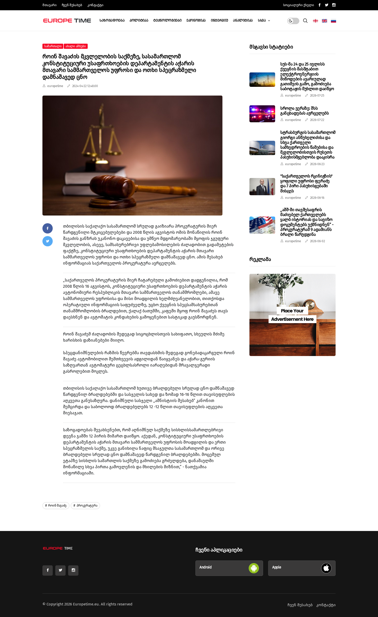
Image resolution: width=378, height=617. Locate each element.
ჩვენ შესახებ (72, 5)
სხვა (262, 20)
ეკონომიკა (196, 20)
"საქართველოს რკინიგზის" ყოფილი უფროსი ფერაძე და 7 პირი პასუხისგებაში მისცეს (306, 183)
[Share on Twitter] (47, 241)
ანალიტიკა (243, 20)
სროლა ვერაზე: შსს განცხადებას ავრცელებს (304, 110)
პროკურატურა (86, 505)
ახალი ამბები (76, 46)
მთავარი (49, 5)
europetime (55, 86)
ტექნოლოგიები (167, 20)
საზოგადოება (112, 20)
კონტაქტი (95, 5)
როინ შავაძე (57, 505)
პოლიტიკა (139, 20)
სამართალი (52, 46)
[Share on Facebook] (47, 228)
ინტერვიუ (219, 20)
